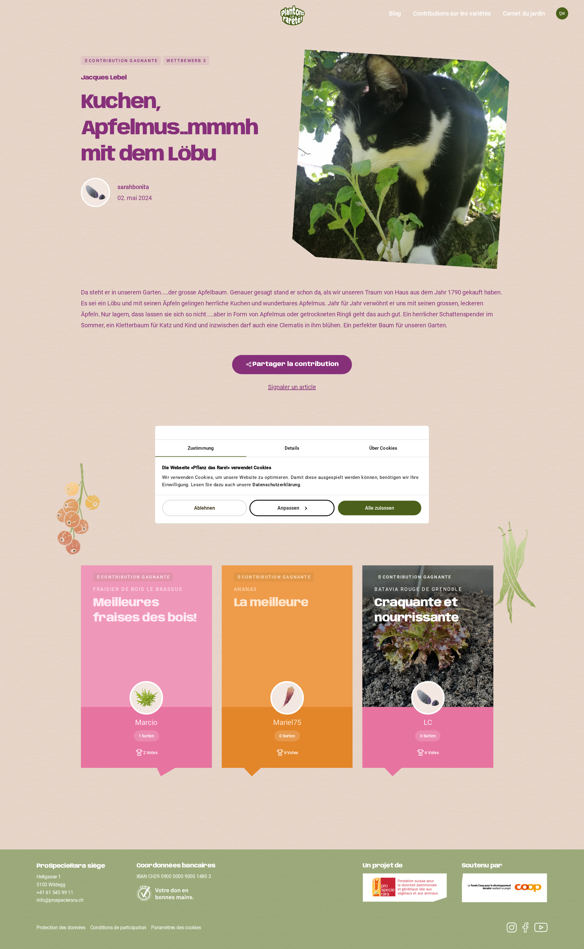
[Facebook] (522, 928)
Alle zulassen (379, 508)
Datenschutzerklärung (276, 484)
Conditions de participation (118, 927)
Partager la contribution (295, 364)
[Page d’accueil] (292, 17)
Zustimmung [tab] (201, 448)
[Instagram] (538, 928)
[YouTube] (509, 928)
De (562, 13)
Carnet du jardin (524, 13)
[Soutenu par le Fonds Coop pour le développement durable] (505, 889)
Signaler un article (292, 387)
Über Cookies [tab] (383, 448)
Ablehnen (204, 508)
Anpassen (288, 508)
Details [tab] (292, 448)
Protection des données (60, 927)
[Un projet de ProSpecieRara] (405, 889)
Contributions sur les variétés (452, 13)
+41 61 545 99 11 (54, 892)
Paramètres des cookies (176, 927)
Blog (395, 13)
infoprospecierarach (60, 900)
